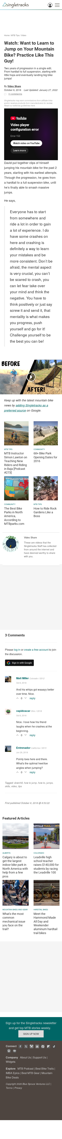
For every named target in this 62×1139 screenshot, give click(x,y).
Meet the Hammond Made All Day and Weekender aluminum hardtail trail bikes (45, 923)
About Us (25, 1057)
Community (39, 449)
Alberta (6, 853)
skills (7, 786)
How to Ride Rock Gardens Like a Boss (45, 512)
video (14, 786)
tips (20, 786)
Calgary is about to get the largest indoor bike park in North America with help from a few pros (15, 866)
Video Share (14, 86)
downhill (18, 782)
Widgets (10, 1062)
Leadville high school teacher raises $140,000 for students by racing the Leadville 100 (46, 864)
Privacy (18, 1087)
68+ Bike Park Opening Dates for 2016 (45, 457)
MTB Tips (15, 35)
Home (7, 35)
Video (23, 35)
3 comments (15, 94)
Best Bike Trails (44, 1068)
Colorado (39, 853)
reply (32, 698)
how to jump (30, 782)
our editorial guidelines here (22, 105)
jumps (49, 782)
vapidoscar (23, 711)
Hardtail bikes (41, 909)
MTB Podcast (25, 1068)
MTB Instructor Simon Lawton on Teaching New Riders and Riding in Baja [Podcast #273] (15, 463)
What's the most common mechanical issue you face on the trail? (13, 921)
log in (17, 649)
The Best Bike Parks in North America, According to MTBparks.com (14, 516)
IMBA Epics (13, 1073)
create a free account (36, 649)
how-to (41, 782)
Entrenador (23, 748)
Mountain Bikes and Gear (15, 909)
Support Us (39, 1057)
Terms (9, 1087)
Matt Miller (22, 678)
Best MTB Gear (30, 1073)
